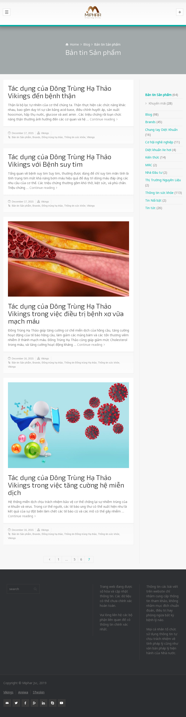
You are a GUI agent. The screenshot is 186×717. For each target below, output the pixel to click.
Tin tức (150, 208)
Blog (148, 114)
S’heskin (38, 692)
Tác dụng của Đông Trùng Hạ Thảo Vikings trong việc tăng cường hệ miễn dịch (66, 484)
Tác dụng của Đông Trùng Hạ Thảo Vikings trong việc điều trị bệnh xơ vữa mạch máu (66, 313)
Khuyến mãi (157, 103)
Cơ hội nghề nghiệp (159, 142)
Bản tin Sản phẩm (21, 137)
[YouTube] (62, 703)
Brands (36, 137)
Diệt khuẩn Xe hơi (158, 150)
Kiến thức (152, 157)
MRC (148, 165)
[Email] (7, 703)
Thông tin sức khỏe (75, 137)
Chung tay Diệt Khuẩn (161, 129)
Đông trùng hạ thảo (52, 137)
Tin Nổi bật (153, 200)
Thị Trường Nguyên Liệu (163, 180)
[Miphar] (93, 12)
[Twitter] (16, 703)
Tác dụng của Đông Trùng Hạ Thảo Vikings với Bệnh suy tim (59, 160)
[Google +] (34, 703)
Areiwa (23, 692)
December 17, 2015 (23, 133)
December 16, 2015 (23, 358)
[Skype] (52, 703)
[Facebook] (25, 703)
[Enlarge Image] (68, 259)
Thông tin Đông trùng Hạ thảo (80, 362)
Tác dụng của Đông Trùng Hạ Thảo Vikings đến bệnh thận (59, 92)
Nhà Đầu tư (153, 172)
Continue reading (102, 119)
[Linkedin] (43, 703)
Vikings (45, 133)
